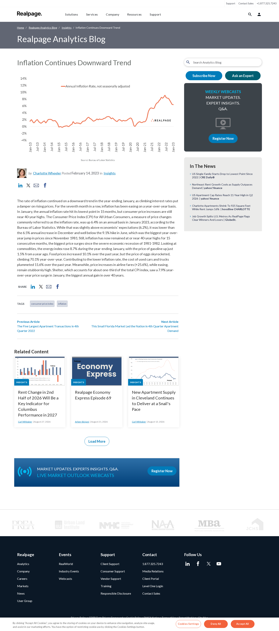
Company (112, 14)
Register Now (223, 138)
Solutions (71, 14)
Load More (96, 441)
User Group (24, 601)
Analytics (23, 564)
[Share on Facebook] (45, 185)
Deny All (216, 623)
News (21, 593)
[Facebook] (198, 564)
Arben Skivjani (82, 421)
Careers (22, 578)
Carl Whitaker (25, 421)
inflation (62, 303)
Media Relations (153, 571)
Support (230, 3)
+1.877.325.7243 (267, 3)
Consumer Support (113, 571)
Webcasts (65, 578)
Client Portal (150, 578)
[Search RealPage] (250, 14)
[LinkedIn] (187, 564)
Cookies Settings (188, 623)
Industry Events (69, 571)
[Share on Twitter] (28, 185)
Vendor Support (111, 578)
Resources (134, 14)
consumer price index (42, 303)
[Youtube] (218, 564)
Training (106, 586)
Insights (67, 27)
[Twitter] (208, 564)
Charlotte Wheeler (47, 173)
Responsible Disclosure (116, 593)
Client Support (110, 564)
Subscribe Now (203, 76)
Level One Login (152, 586)
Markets (22, 586)
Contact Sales (246, 3)
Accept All (242, 623)
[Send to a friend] (36, 185)
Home (20, 27)
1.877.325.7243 (152, 564)
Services (92, 14)
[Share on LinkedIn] (20, 185)
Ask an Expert (243, 76)
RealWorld (66, 564)
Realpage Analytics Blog (43, 27)
